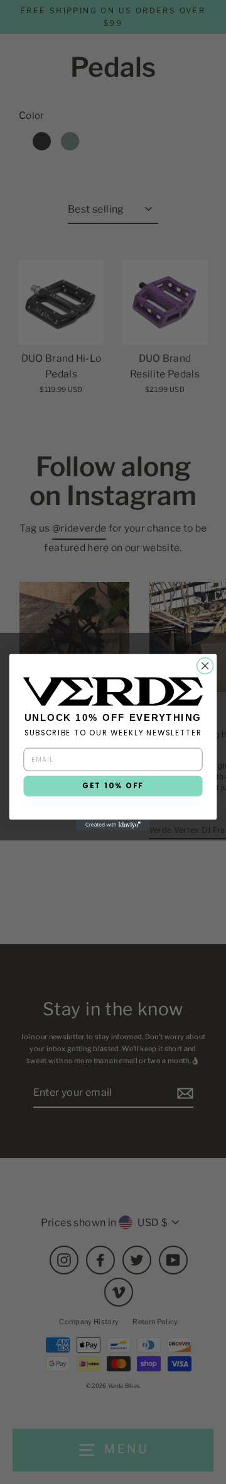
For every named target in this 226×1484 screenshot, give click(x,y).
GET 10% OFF (113, 785)
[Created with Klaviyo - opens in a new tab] (113, 824)
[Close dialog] (205, 665)
